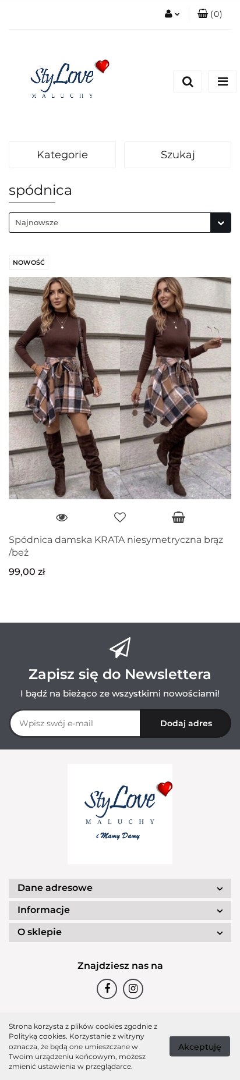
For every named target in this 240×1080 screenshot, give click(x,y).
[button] (210, 14)
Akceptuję (199, 1047)
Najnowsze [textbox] (36, 222)
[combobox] (120, 222)
